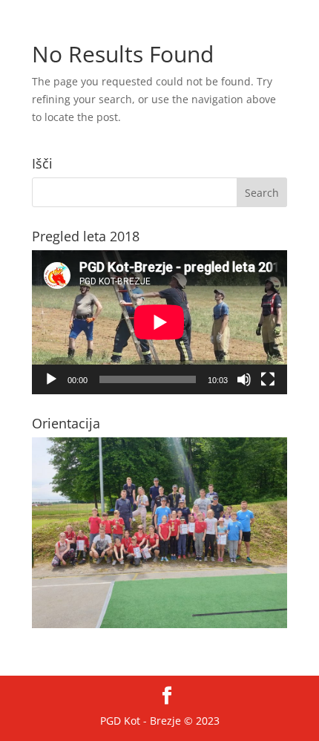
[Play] (51, 379)
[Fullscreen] (267, 379)
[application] (159, 322)
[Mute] (244, 379)
